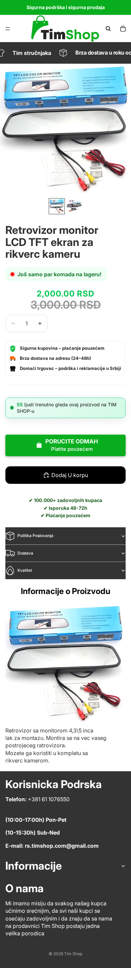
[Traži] (108, 28)
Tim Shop (73, 953)
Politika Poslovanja (35, 535)
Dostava (25, 553)
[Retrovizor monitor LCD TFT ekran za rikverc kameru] (65, 663)
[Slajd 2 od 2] (74, 206)
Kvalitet (24, 570)
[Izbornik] (7, 28)
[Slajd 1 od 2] (56, 206)
